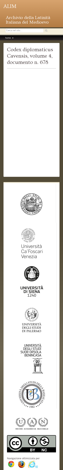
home (8, 37)
